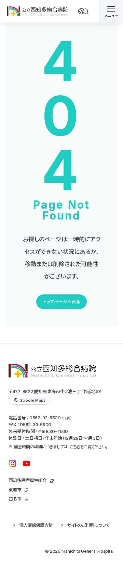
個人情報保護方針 (36, 525)
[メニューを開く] (111, 11)
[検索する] (85, 11)
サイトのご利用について (88, 525)
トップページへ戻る (61, 301)
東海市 (15, 490)
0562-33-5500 (45, 417)
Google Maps (32, 400)
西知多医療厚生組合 (27, 480)
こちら (75, 446)
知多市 (15, 499)
